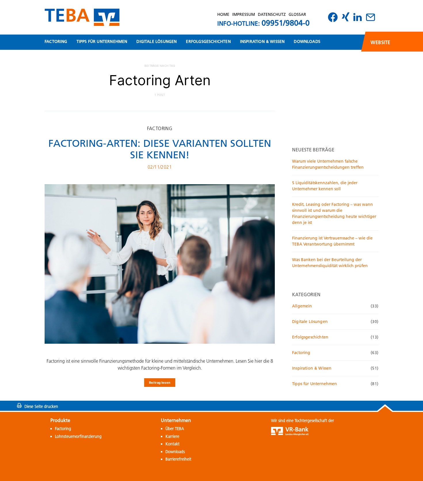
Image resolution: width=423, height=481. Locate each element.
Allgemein (302, 306)
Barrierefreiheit (178, 459)
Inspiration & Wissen (262, 41)
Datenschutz (272, 14)
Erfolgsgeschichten (208, 41)
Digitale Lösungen (156, 41)
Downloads (307, 41)
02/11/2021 (160, 167)
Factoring (56, 41)
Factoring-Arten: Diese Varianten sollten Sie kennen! (159, 149)
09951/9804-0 (286, 23)
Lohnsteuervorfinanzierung (78, 436)
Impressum (243, 14)
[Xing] (347, 17)
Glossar (297, 14)
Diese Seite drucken (41, 406)
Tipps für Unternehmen (102, 41)
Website (380, 42)
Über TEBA (174, 428)
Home (223, 14)
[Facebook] (334, 17)
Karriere (172, 436)
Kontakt (172, 443)
